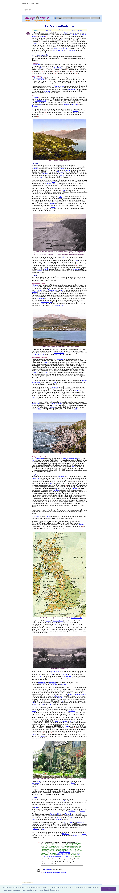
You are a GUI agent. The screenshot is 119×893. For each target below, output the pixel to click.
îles (49, 35)
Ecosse (42, 36)
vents (36, 832)
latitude (63, 801)
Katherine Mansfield (64, 856)
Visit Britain (47, 869)
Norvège (36, 168)
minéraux (47, 91)
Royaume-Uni (70, 50)
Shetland (66, 104)
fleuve (67, 726)
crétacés (72, 721)
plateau (34, 292)
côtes (62, 168)
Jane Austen (68, 853)
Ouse (61, 701)
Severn (55, 624)
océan (53, 207)
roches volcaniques (38, 354)
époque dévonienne (56, 404)
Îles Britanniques (65, 33)
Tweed (58, 678)
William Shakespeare (64, 852)
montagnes (59, 305)
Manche (43, 68)
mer (53, 182)
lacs (79, 303)
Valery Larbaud (61, 854)
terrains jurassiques (61, 721)
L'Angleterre (48, 30)
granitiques (40, 298)
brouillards (76, 835)
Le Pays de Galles (77, 30)
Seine (57, 696)
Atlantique (65, 834)
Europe (60, 50)
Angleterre (74, 35)
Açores (52, 814)
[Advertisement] (68, 10)
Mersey (81, 524)
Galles (64, 190)
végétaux (35, 829)
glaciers (45, 372)
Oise (42, 704)
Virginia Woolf (60, 853)
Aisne (50, 704)
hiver (59, 817)
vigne (72, 817)
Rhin (73, 783)
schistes (80, 458)
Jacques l (35, 43)
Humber (39, 270)
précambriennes (52, 290)
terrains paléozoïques (70, 458)
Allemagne (60, 172)
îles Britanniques (46, 302)
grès (62, 290)
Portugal (68, 814)
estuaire (42, 736)
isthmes (61, 476)
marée (34, 734)
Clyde (48, 516)
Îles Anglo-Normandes (61, 48)
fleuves (75, 488)
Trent (54, 382)
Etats (53, 50)
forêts (33, 397)
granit (39, 409)
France (63, 40)
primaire (70, 694)
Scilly (75, 409)
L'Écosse (60, 30)
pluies (51, 483)
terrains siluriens (59, 353)
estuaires (45, 173)
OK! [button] (108, 889)
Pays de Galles (39, 78)
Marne (35, 704)
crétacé (83, 694)
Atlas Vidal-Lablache (76, 618)
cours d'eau (42, 683)
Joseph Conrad (55, 856)
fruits (33, 819)
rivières (34, 372)
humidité (59, 819)
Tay (51, 674)
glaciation (52, 203)
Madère (59, 814)
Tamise (47, 269)
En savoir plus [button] (54, 890)
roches (49, 183)
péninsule (41, 79)
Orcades (75, 104)
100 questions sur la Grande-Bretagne (55, 872)
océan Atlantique (58, 68)
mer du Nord (55, 671)
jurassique (77, 694)
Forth (65, 674)
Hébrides (35, 106)
